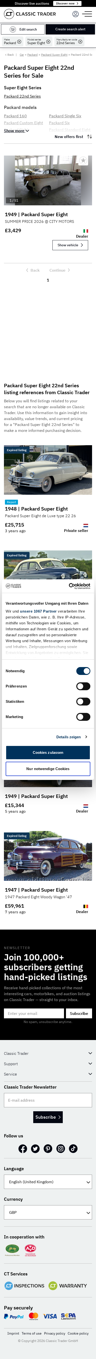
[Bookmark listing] (83, 160)
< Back (9, 54)
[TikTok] (73, 1148)
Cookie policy (78, 1333)
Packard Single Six (65, 115)
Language (14, 1168)
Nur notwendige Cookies (47, 769)
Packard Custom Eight (23, 122)
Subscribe (79, 1013)
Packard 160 (15, 115)
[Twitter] (35, 1148)
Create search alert (70, 29)
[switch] (83, 686)
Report (11, 502)
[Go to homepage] (30, 14)
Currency (13, 1199)
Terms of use (32, 1333)
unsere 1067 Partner (38, 611)
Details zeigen (68, 737)
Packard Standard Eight (70, 129)
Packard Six (59, 122)
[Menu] (75, 14)
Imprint (13, 1333)
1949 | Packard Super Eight (36, 214)
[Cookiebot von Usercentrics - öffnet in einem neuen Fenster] (69, 586)
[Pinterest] (48, 1148)
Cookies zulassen (48, 752)
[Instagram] (60, 1148)
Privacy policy (54, 1333)
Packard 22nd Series (22, 96)
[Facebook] (22, 1148)
